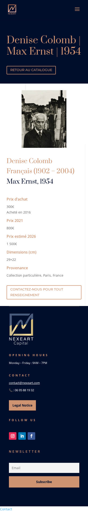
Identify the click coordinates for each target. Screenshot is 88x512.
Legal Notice (22, 405)
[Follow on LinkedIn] (22, 436)
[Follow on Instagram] (12, 436)
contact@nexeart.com (24, 383)
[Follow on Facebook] (31, 436)
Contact (6, 509)
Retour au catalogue (31, 70)
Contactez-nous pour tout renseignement (36, 292)
